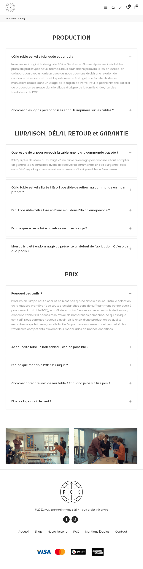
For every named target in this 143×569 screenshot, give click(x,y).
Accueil (11, 18)
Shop (38, 531)
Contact (121, 531)
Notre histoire (58, 531)
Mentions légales (97, 531)
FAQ (76, 531)
